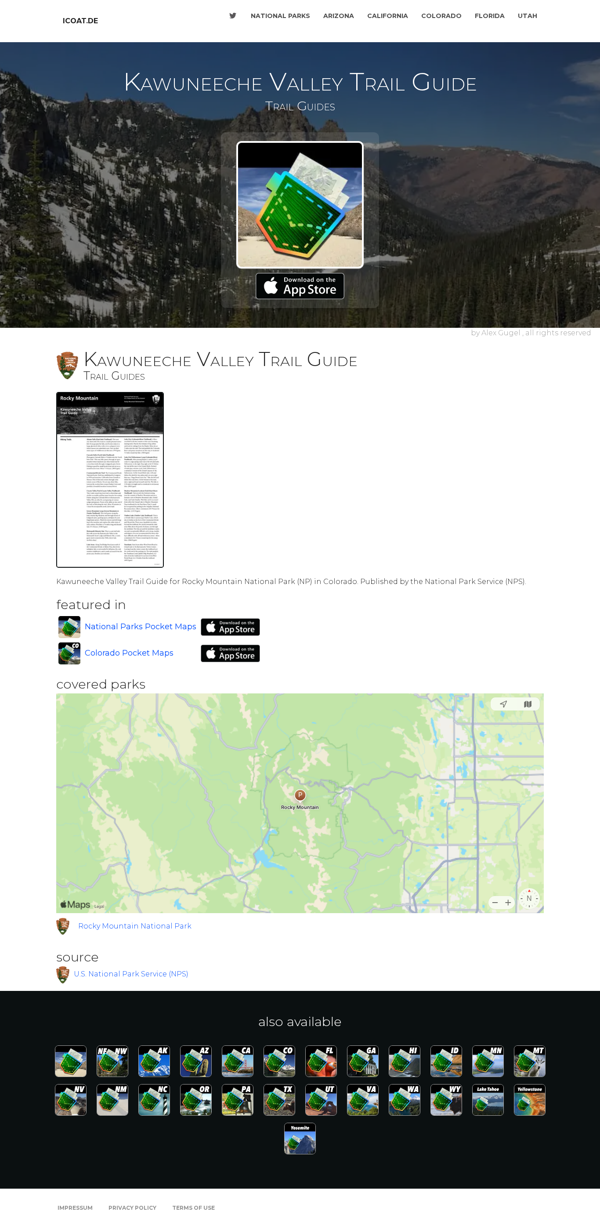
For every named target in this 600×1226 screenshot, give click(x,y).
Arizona (338, 16)
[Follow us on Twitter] (232, 16)
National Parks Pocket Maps (140, 626)
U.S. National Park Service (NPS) (131, 974)
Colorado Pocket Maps (129, 653)
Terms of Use (193, 1207)
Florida (490, 16)
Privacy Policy (132, 1207)
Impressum (75, 1207)
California (387, 16)
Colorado (441, 16)
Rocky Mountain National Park (135, 926)
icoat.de (80, 21)
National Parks (280, 16)
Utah (527, 16)
